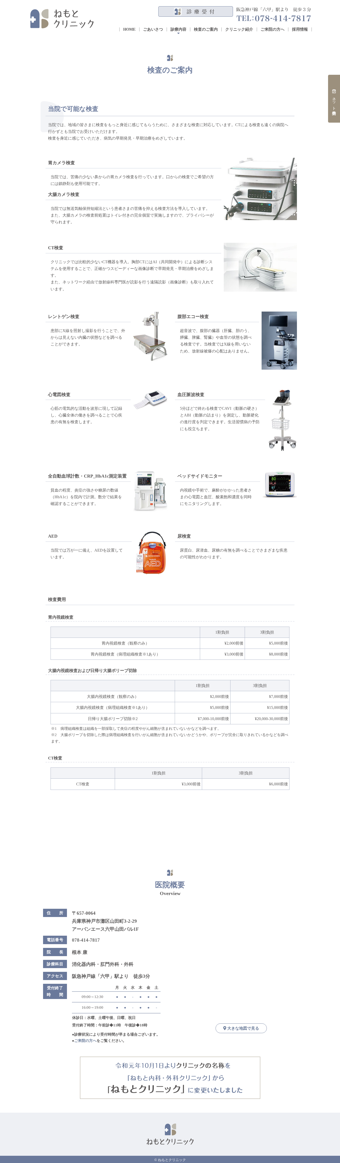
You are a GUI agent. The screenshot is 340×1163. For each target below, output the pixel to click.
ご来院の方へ (272, 29)
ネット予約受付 (334, 101)
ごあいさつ (153, 29)
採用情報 (300, 29)
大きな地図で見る (242, 1028)
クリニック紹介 (239, 29)
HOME (129, 29)
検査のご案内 (206, 29)
